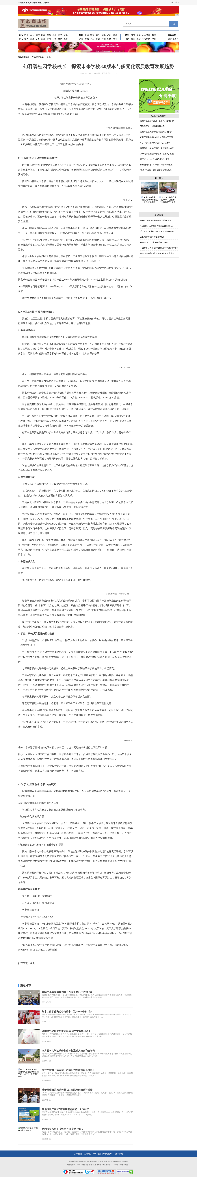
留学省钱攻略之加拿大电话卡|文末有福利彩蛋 (66, 1031)
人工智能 (146, 35)
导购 (98, 39)
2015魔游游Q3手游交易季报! (152, 237)
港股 (43, 39)
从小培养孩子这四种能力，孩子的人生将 (157, 154)
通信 (139, 35)
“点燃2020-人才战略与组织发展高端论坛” (157, 226)
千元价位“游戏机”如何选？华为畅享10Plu (157, 232)
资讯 (49, 57)
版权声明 (119, 1154)
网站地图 (106, 1154)
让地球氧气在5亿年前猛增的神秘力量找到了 (65, 1109)
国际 (38, 35)
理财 (60, 39)
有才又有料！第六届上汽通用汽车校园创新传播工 (68, 1070)
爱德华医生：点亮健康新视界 (152, 126)
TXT (112, 1154)
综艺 (92, 35)
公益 (66, 35)
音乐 (98, 35)
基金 (66, 39)
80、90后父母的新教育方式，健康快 (155, 143)
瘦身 (154, 39)
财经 (87, 35)
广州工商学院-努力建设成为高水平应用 (156, 137)
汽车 (26, 35)
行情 (109, 39)
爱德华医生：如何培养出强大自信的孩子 (157, 132)
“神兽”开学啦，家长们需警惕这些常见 (156, 170)
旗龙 (32, 963)
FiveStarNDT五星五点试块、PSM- (154, 242)
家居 (26, 39)
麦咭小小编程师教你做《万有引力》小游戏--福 (67, 992)
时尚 (133, 35)
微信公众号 (173, 39)
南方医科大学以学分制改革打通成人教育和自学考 (68, 1050)
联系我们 (87, 1154)
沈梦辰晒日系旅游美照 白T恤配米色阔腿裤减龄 (67, 1089)
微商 (133, 39)
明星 (104, 35)
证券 (38, 39)
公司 (55, 39)
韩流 (115, 35)
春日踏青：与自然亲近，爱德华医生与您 (157, 148)
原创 (55, 35)
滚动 (60, 35)
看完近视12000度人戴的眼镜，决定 (154, 159)
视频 (49, 35)
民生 (43, 35)
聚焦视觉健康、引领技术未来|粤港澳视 (156, 165)
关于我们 (175, 2)
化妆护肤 (146, 39)
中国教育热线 (38, 57)
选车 (92, 39)
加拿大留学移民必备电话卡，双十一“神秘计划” (67, 1011)
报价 (115, 39)
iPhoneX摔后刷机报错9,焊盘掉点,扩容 (155, 221)
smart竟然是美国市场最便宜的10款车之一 (157, 253)
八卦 (109, 35)
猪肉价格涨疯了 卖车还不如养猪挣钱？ (63, 1128)
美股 (49, 39)
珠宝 (139, 39)
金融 (32, 39)
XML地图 (97, 1154)
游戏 (87, 39)
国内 (32, 35)
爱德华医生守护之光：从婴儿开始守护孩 (157, 121)
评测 (104, 39)
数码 (154, 35)
